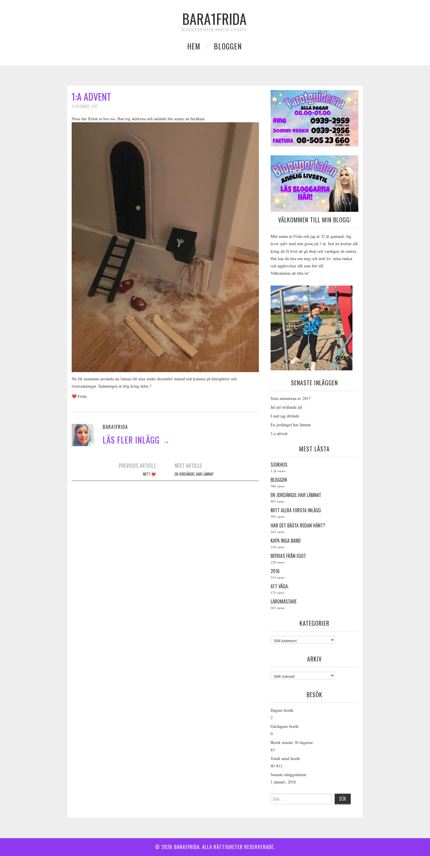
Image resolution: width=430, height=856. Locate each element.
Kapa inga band (286, 541)
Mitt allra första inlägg (296, 510)
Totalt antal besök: (286, 758)
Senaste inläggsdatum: (289, 774)
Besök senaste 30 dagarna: (292, 742)
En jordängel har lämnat (194, 474)
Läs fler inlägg (136, 440)
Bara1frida (214, 18)
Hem (193, 46)
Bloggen (228, 46)
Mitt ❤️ (149, 474)
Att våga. (280, 586)
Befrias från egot (288, 556)
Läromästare (284, 602)
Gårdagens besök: (285, 726)
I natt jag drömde (285, 416)
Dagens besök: (282, 710)
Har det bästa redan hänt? (298, 525)
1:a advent (279, 433)
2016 (275, 571)
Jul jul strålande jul (286, 407)
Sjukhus (279, 465)
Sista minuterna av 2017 (291, 398)
